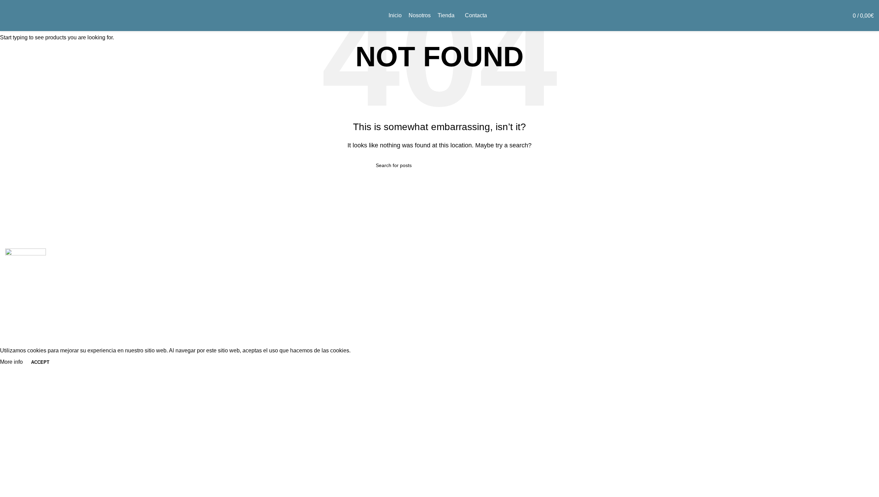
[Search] (835, 15)
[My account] (822, 15)
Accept (40, 362)
